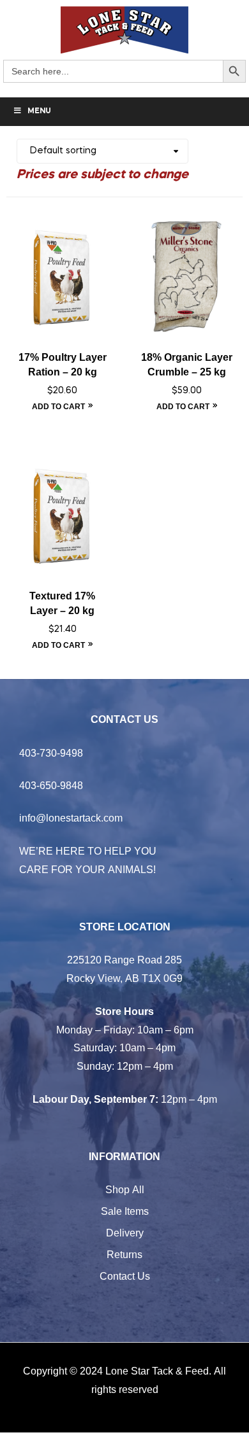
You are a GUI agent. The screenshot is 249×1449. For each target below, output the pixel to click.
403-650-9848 (51, 785)
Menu (39, 111)
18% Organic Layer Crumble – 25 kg (186, 364)
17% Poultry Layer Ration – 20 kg (63, 364)
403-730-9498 (51, 753)
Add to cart (58, 406)
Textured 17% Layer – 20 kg (62, 603)
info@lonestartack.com (71, 818)
